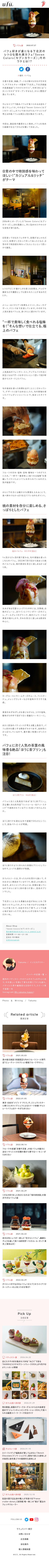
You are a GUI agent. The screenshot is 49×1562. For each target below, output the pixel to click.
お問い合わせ (24, 1534)
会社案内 (24, 1544)
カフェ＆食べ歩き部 (13, 1403)
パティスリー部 (11, 1357)
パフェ (28, 75)
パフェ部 (19, 45)
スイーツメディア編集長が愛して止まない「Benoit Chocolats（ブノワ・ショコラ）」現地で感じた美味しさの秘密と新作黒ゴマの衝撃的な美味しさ (24, 1456)
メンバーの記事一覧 (35, 974)
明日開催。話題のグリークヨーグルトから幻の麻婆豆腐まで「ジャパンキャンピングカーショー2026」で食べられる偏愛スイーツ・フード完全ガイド (24, 1410)
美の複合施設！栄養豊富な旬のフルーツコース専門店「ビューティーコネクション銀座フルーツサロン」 (23, 1061)
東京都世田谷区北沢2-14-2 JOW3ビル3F (23, 931)
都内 (20, 75)
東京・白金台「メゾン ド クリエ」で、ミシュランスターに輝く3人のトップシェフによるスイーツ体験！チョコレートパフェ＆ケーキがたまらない (23, 1105)
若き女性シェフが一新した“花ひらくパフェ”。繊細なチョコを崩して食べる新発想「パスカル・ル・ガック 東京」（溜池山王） (24, 1241)
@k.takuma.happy (24, 992)
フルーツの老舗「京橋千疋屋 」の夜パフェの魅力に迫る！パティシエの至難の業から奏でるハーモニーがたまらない (24, 1152)
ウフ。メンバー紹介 (24, 1529)
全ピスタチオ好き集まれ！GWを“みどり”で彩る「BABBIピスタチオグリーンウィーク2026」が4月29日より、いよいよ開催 (24, 1364)
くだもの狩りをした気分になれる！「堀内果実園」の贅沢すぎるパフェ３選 (24, 1196)
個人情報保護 (24, 1549)
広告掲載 (24, 1539)
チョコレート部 (11, 1449)
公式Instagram (12, 940)
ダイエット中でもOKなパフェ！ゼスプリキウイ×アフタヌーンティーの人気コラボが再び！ (24, 1285)
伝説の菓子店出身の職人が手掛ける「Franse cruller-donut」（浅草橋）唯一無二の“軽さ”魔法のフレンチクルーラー (24, 1501)
